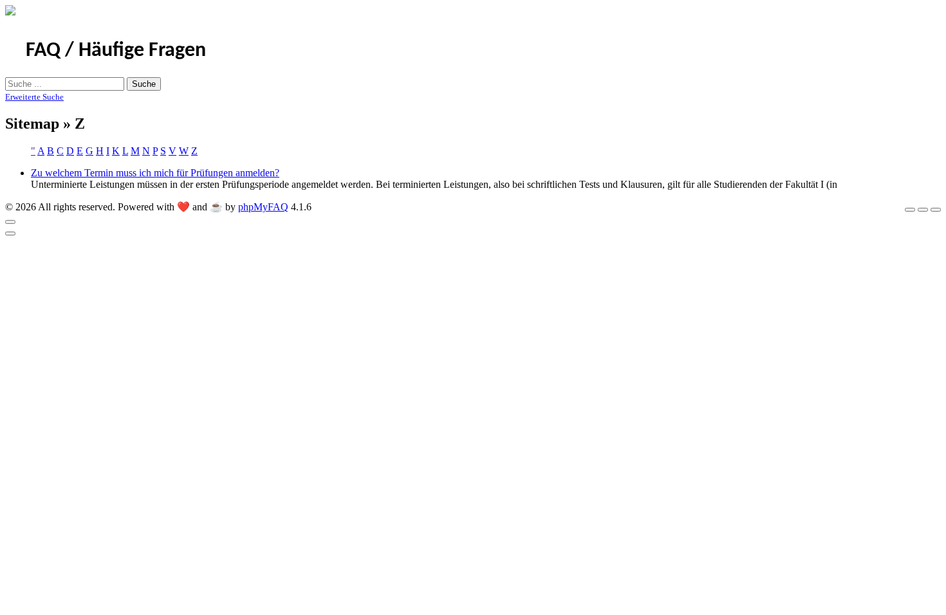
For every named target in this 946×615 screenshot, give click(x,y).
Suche (144, 84)
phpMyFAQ (263, 206)
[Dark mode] (923, 210)
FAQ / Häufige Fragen (116, 51)
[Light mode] (910, 210)
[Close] (10, 222)
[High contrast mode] (936, 210)
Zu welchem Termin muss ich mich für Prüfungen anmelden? (155, 172)
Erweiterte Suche (34, 97)
